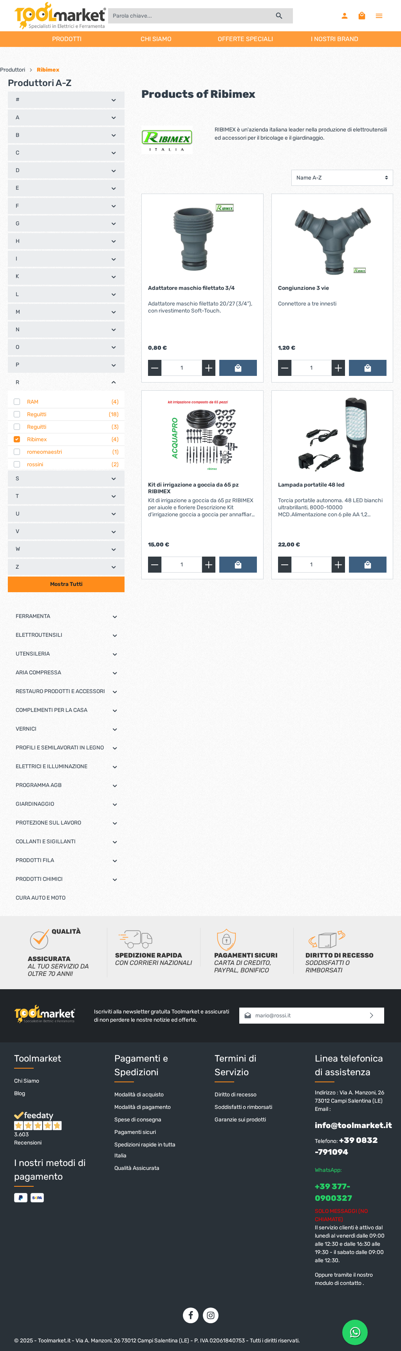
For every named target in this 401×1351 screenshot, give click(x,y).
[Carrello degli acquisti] (362, 15)
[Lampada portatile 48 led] (332, 436)
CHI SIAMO (156, 39)
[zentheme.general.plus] (208, 368)
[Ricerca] (279, 16)
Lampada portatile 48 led (311, 484)
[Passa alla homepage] (60, 15)
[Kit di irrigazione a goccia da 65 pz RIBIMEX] (202, 436)
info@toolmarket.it (353, 1125)
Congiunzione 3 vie (303, 288)
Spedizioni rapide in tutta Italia (144, 1150)
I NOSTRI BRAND (334, 39)
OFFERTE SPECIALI (245, 39)
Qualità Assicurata (136, 1168)
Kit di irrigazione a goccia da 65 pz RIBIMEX (193, 488)
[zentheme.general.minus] (154, 368)
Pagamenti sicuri (135, 1132)
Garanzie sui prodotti (240, 1119)
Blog (19, 1093)
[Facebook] (191, 1315)
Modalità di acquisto (139, 1094)
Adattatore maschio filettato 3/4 (191, 288)
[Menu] (379, 15)
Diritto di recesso (235, 1094)
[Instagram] (211, 1315)
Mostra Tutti (66, 584)
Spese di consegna (137, 1119)
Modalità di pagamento (142, 1107)
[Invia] (371, 1016)
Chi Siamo (26, 1081)
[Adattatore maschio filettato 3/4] (202, 239)
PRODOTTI (66, 39)
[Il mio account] (344, 15)
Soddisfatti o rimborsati (243, 1107)
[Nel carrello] (238, 368)
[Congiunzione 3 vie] (332, 239)
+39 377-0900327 (333, 1192)
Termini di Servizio (235, 1065)
